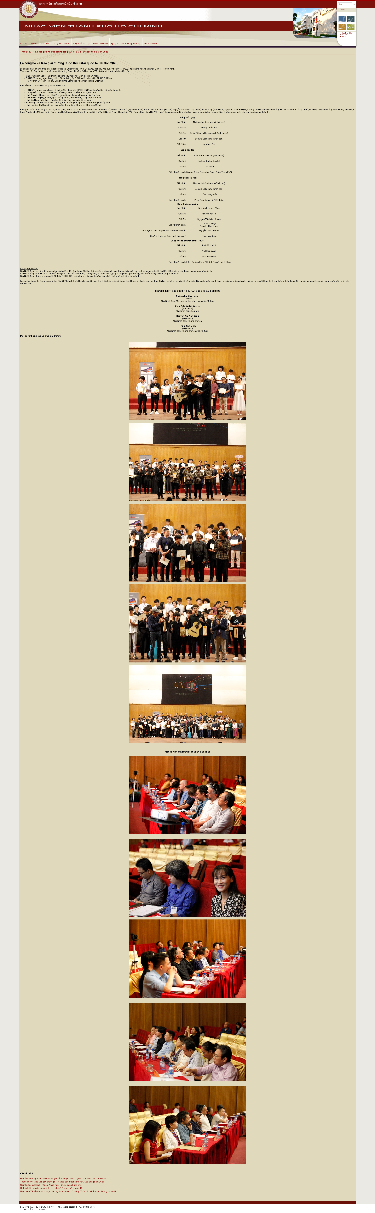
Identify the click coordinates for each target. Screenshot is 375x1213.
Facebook (342, 19)
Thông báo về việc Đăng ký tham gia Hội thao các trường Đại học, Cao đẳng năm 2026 (62, 1182)
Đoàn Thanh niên (100, 43)
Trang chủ (25, 51)
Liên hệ (343, 36)
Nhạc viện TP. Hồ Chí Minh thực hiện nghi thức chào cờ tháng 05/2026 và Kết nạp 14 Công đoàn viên (68, 1191)
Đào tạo (34, 43)
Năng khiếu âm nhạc (81, 43)
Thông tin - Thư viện (61, 43)
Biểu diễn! (350, 27)
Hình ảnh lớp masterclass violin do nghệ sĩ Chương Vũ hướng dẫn (51, 1188)
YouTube (350, 19)
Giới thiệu (24, 43)
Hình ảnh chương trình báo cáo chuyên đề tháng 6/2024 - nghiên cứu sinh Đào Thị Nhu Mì (63, 1178)
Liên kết (344, 35)
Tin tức (342, 27)
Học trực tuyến (150, 43)
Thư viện (342, 10)
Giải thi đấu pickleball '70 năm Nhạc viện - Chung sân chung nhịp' (51, 1185)
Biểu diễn (45, 43)
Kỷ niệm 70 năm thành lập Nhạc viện (126, 43)
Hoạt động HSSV (346, 33)
